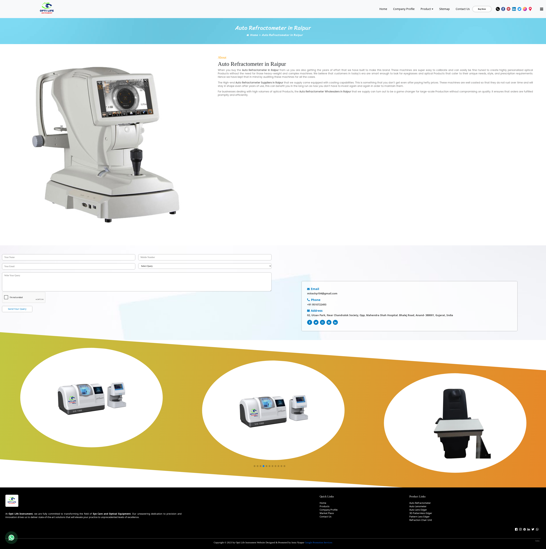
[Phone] (498, 9)
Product (426, 9)
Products (324, 506)
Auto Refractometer (420, 503)
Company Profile (404, 9)
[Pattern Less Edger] (91, 397)
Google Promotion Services (318, 542)
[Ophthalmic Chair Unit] (455, 423)
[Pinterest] (509, 9)
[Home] (47, 8)
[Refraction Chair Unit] (273, 410)
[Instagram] (525, 9)
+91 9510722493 (316, 304)
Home (383, 9)
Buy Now (482, 9)
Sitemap (444, 9)
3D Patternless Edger (420, 513)
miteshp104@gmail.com (322, 293)
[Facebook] (503, 9)
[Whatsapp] (537, 529)
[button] (254, 466)
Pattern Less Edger (419, 516)
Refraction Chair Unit (420, 520)
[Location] (530, 9)
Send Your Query (17, 309)
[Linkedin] (514, 9)
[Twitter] (519, 9)
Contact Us (463, 9)
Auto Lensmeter (418, 506)
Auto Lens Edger (418, 510)
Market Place (327, 513)
